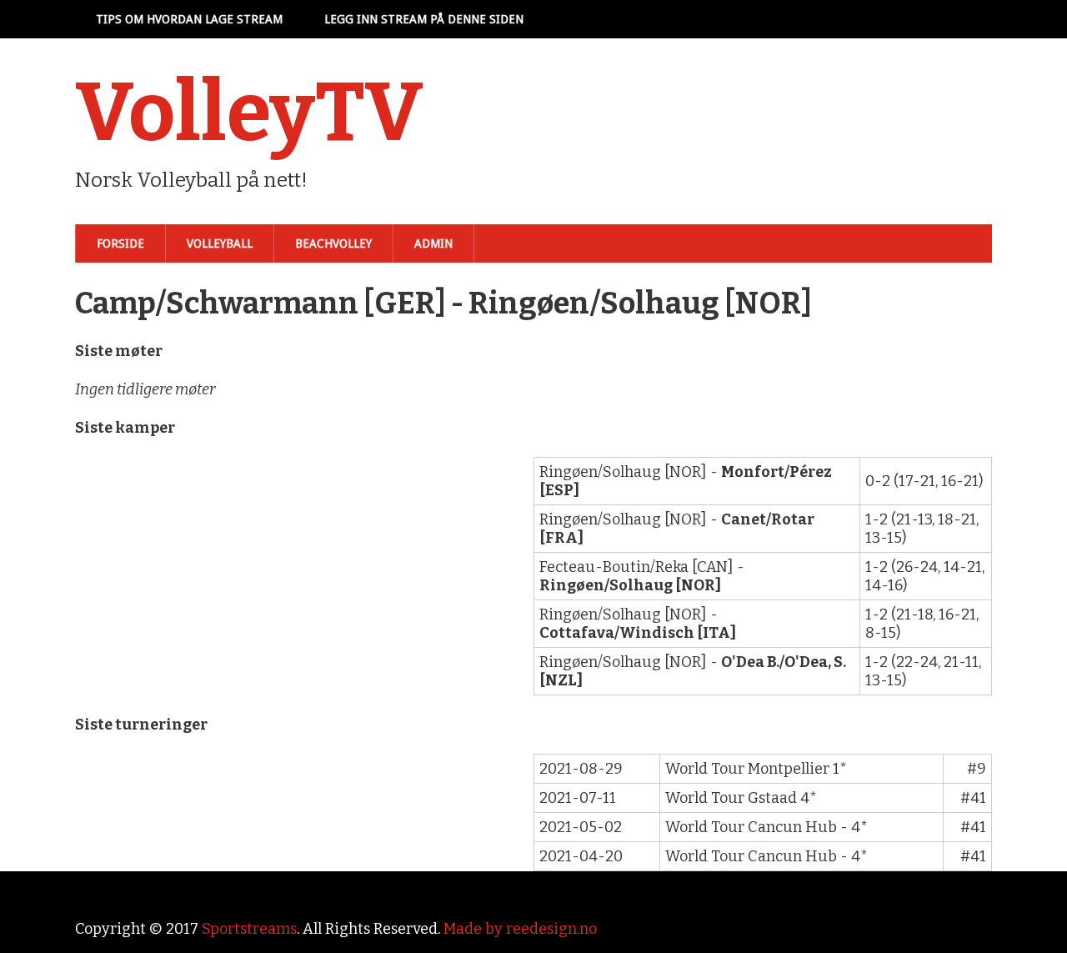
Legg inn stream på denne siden (423, 19)
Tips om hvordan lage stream (189, 19)
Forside (120, 243)
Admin (433, 243)
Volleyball (220, 243)
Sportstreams (249, 929)
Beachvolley (333, 243)
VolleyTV (249, 112)
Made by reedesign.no (520, 929)
